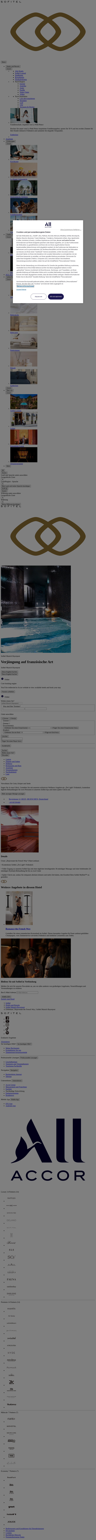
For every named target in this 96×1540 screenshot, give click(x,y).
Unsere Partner (21, 289)
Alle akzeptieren (56, 296)
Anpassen (38, 296)
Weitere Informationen (25, 286)
